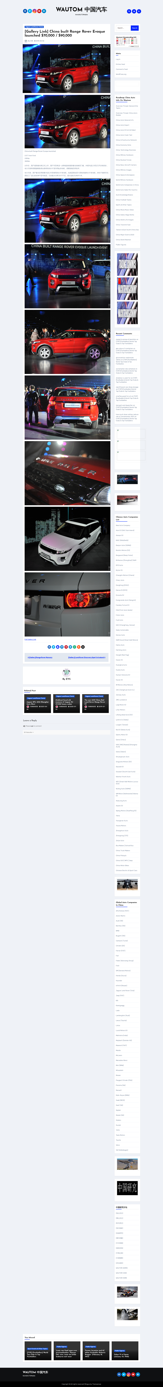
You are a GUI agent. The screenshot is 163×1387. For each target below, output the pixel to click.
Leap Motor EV (121, 705)
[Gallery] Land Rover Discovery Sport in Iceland (86, 657)
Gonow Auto (120, 635)
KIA (117, 1000)
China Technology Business (126, 150)
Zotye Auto (120, 841)
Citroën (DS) (120, 946)
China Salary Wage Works (125, 215)
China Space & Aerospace (125, 175)
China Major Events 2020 (125, 235)
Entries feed (120, 64)
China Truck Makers (123, 850)
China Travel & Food (123, 225)
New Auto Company (123, 525)
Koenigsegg (120, 1005)
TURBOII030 (34, 706)
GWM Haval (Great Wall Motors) (127, 640)
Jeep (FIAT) (120, 995)
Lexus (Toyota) (121, 1020)
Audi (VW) (119, 921)
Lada (118, 1010)
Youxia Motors (121, 826)
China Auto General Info (125, 120)
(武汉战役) (119, 1263)
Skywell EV (120, 767)
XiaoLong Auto (121, 801)
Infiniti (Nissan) (121, 986)
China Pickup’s (121, 855)
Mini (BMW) (120, 1065)
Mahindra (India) (122, 1035)
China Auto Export (122, 125)
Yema (118, 816)
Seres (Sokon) (121, 752)
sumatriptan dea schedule (125, 369)
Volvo (118, 1145)
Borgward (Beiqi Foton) (124, 555)
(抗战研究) (119, 1233)
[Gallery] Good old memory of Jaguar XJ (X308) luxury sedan (64, 702)
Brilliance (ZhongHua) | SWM (126, 560)
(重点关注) (119, 1218)
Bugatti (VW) (120, 936)
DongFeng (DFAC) (122, 585)
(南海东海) (119, 1248)
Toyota (118, 1140)
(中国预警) (119, 1258)
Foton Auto (120, 615)
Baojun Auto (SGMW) (123, 545)
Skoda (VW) (120, 1115)
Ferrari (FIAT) (120, 951)
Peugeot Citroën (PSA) (124, 1080)
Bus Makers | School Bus (124, 845)
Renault (119, 1090)
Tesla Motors (120, 1135)
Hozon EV (119, 660)
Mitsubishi (119, 1070)
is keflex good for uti (123, 396)
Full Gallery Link (30, 639)
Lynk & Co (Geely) (122, 720)
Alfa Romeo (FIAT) (122, 911)
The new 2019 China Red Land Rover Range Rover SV (95, 702)
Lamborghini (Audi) (123, 1015)
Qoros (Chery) (121, 740)
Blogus (87, 1384)
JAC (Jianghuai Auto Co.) (125, 690)
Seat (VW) (119, 1105)
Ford (117, 966)
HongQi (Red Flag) (122, 655)
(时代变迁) (119, 1223)
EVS (31, 41)
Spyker (118, 1110)
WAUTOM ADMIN (122, 1268)
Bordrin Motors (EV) (123, 550)
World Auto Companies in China (127, 185)
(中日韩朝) (119, 1243)
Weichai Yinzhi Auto (123, 777)
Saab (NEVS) (120, 1100)
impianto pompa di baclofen (126, 339)
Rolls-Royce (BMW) (122, 1095)
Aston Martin (120, 916)
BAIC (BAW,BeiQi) (122, 540)
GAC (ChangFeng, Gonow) (125, 625)
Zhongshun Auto (122, 831)
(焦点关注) (119, 1213)
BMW (117, 931)
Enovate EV (120, 595)
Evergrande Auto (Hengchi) (126, 600)
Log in (118, 59)
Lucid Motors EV (122, 1030)
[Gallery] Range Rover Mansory (40, 657)
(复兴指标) (119, 1228)
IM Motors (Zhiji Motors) (124, 685)
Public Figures (121, 245)
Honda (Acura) (121, 976)
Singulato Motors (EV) (124, 762)
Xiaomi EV (119, 806)
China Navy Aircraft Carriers (126, 165)
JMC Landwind (121, 700)
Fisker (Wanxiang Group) (124, 961)
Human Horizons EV (123, 675)
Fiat (117, 956)
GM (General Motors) (123, 971)
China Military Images (123, 170)
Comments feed (122, 69)
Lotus (118, 1025)
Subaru (118, 1120)
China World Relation (123, 240)
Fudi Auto (119, 620)
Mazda (118, 1050)
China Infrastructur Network (126, 140)
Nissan (118, 1075)
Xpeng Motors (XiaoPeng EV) (126, 811)
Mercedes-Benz (121, 1060)
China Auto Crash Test (124, 135)
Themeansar (96, 1384)
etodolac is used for (123, 378)
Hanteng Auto (121, 650)
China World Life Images (125, 220)
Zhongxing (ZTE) (122, 836)
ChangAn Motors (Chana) (125, 575)
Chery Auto (120, 580)
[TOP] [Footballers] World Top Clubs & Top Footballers (126, 362)
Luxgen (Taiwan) (122, 725)
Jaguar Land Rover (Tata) (34, 27)
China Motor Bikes (122, 865)
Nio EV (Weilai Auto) (123, 730)
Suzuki (118, 1125)
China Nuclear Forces (123, 160)
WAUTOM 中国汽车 (81, 10)
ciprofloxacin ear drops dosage (127, 387)
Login (31, 726)
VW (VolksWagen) (122, 1150)
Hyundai (119, 981)
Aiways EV (119, 535)
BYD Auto (119, 565)
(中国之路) (119, 1253)
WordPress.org (121, 74)
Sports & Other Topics (124, 205)
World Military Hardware (124, 180)
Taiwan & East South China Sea (127, 230)
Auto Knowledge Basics (124, 195)
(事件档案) (119, 1238)
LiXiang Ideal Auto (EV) (124, 715)
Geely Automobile (122, 630)
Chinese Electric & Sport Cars (126, 870)
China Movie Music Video (125, 210)
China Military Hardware (124, 155)
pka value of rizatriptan (124, 348)
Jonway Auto (121, 695)
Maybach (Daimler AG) (124, 1040)
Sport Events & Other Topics (37, 1349)
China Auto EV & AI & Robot (126, 130)
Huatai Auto (120, 670)
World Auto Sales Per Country (126, 190)
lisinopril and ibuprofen (124, 405)
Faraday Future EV (122, 605)
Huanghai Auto (121, 665)
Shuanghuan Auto (122, 757)
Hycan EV (119, 680)
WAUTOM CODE (121, 1273)
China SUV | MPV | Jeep (124, 860)
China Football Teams (123, 200)
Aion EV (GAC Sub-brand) (125, 530)
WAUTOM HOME (121, 1278)
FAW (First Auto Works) (124, 610)
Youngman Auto (122, 821)
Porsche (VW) (120, 1085)
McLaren (119, 1055)
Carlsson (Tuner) (122, 941)
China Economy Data (123, 145)
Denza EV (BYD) (121, 590)
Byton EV (119, 570)
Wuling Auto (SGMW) (123, 789)
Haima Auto (120, 645)
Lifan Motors (120, 710)
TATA (118, 1130)
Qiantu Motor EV (122, 735)
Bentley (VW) (120, 926)
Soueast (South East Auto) (125, 772)
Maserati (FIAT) (121, 1045)
